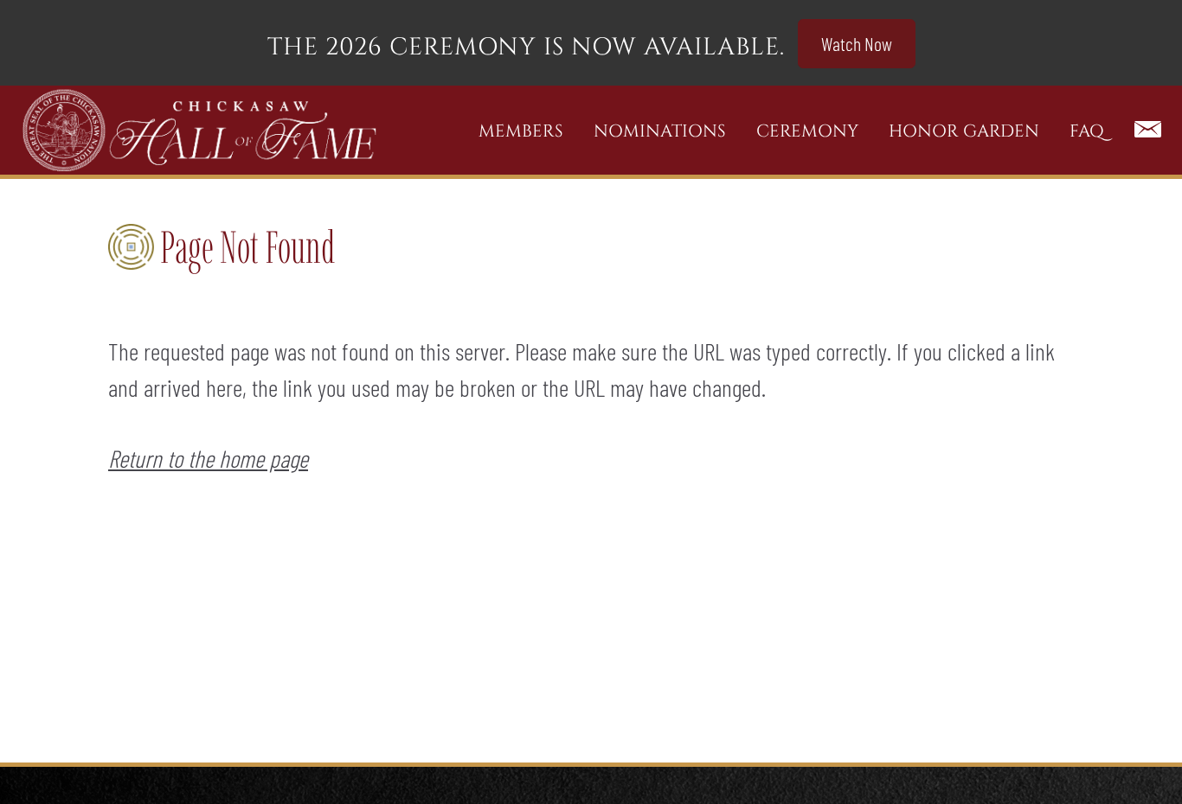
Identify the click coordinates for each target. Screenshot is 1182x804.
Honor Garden (964, 131)
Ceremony (807, 131)
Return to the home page (208, 458)
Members (521, 131)
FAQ (1087, 131)
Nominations (660, 131)
